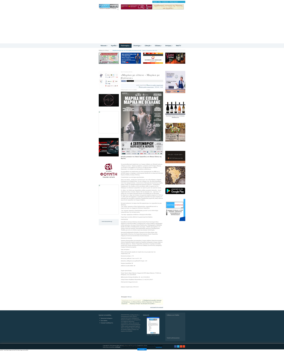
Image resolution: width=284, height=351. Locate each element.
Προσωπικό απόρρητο (106, 318)
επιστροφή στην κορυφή (156, 307)
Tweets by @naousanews (173, 338)
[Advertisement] (142, 32)
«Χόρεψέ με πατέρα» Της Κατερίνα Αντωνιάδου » (142, 303)
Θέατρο (129, 296)
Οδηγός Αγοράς (174, 2)
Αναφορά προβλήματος (107, 323)
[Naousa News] (109, 7)
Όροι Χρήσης (104, 320)
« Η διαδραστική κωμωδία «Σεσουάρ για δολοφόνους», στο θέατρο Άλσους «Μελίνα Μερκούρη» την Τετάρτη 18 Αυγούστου (141, 301)
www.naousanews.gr (107, 221)
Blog (160, 2)
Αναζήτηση (165, 2)
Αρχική (155, 2)
